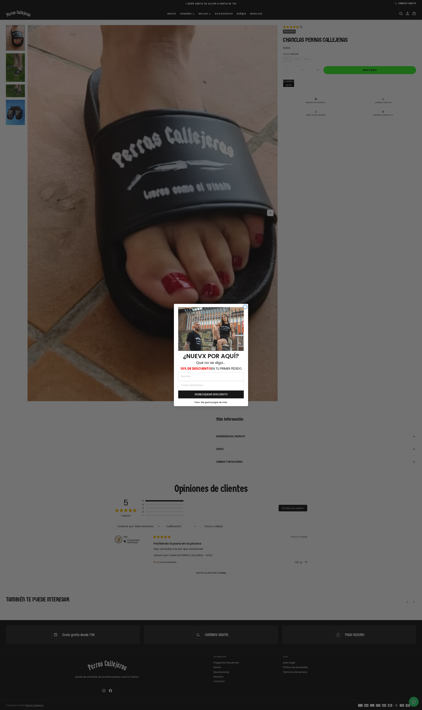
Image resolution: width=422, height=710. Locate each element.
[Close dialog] (245, 307)
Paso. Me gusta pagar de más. (211, 402)
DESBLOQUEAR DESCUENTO (211, 394)
